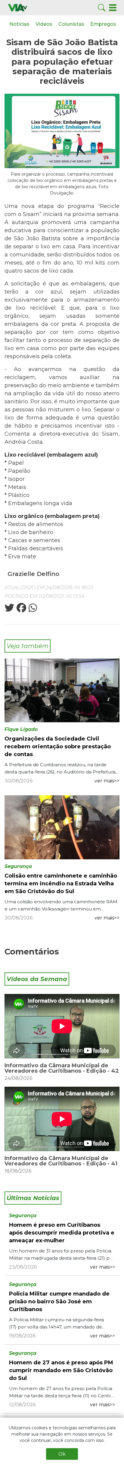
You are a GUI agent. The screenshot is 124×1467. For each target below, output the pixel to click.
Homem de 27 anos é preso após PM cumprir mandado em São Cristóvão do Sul (61, 1370)
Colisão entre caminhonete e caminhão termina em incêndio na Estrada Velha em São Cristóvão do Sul (61, 883)
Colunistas (71, 24)
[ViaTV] (17, 7)
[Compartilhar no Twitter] (9, 609)
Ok (62, 1454)
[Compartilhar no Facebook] (20, 609)
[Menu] (112, 7)
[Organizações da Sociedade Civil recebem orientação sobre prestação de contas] (62, 690)
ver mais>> (107, 781)
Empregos (103, 24)
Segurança (18, 866)
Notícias (19, 24)
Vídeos (44, 24)
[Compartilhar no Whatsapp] (32, 609)
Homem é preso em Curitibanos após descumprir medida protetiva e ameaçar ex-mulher (61, 1233)
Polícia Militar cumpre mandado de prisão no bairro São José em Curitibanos (59, 1301)
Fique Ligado (21, 729)
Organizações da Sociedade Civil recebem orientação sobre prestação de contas (58, 746)
